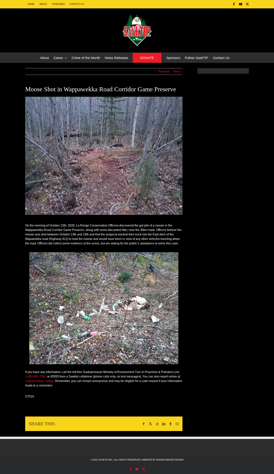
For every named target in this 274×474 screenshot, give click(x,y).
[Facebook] (233, 4)
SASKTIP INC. (106, 460)
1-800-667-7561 (35, 376)
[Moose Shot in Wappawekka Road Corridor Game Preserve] (103, 156)
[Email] (177, 423)
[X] (247, 4)
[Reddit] (157, 423)
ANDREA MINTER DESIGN (170, 460)
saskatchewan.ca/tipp (39, 381)
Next (176, 71)
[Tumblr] (170, 423)
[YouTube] (240, 4)
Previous (164, 71)
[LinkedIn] (163, 423)
